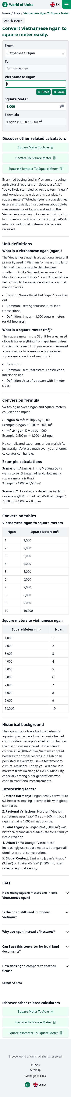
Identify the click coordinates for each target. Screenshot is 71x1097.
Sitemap (35, 1070)
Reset (45, 92)
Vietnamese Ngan (20, 77)
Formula (12, 114)
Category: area (12, 983)
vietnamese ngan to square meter (46, 13)
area (17, 13)
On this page (12, 20)
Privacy (35, 1064)
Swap (61, 92)
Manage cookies (35, 1076)
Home (6, 13)
